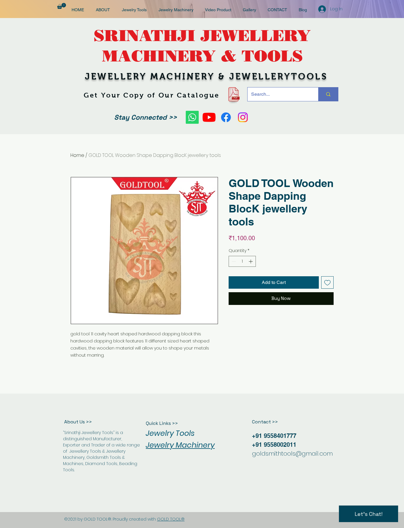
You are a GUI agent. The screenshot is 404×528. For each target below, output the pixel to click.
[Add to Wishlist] (327, 282)
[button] (61, 6)
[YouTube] (209, 117)
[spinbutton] (242, 261)
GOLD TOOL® (171, 519)
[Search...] (328, 94)
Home (77, 155)
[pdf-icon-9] (233, 94)
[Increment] (251, 261)
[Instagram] (242, 117)
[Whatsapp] (192, 117)
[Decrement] (233, 261)
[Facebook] (225, 117)
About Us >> (78, 422)
